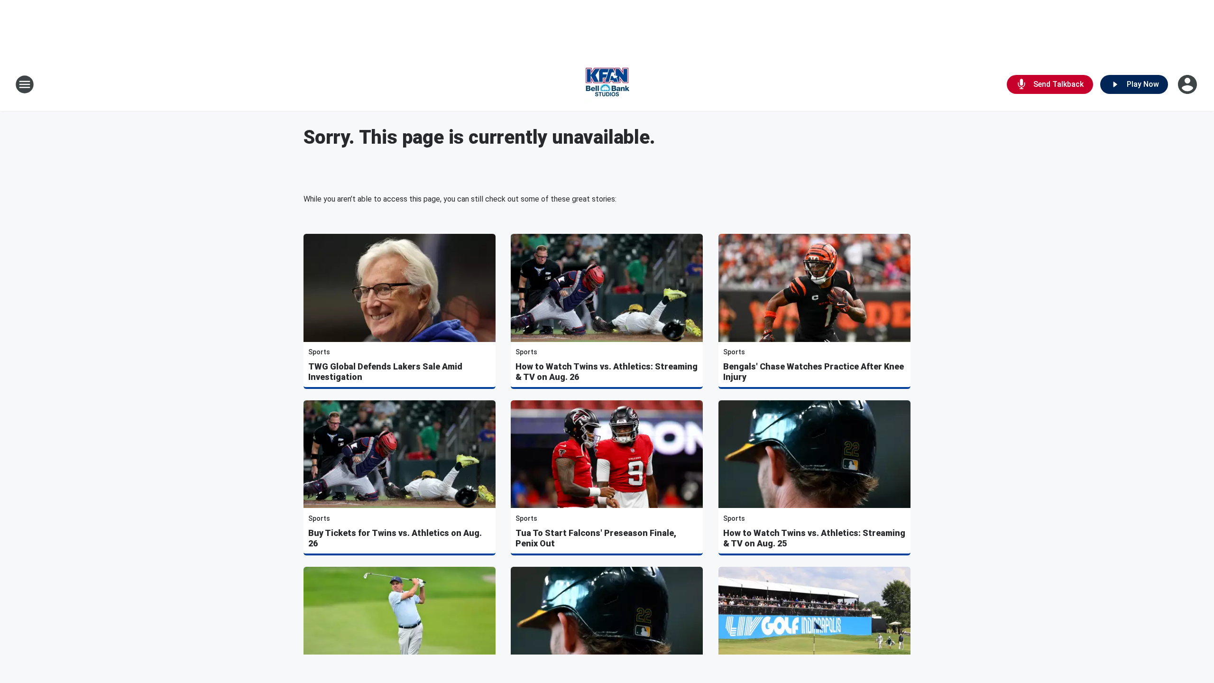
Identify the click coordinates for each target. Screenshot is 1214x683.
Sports (319, 352)
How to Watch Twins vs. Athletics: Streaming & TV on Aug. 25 (814, 538)
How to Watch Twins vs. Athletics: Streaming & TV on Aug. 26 (606, 371)
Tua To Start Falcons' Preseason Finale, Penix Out (595, 538)
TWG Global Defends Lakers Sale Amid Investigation (385, 371)
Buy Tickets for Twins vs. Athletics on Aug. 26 (395, 538)
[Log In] (1188, 84)
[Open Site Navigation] (24, 84)
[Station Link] (607, 84)
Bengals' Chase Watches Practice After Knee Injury (813, 371)
